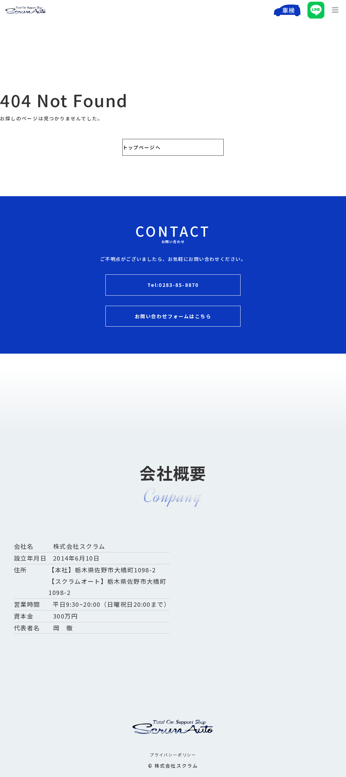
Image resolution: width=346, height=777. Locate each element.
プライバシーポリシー (173, 754)
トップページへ (142, 147)
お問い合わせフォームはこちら (173, 316)
